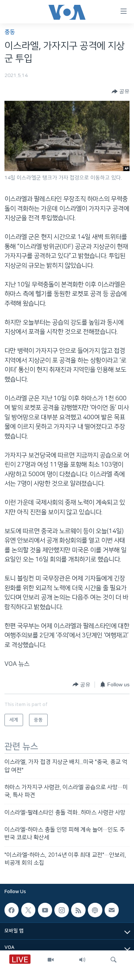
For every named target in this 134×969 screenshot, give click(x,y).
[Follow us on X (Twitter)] (28, 910)
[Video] (50, 959)
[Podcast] (95, 910)
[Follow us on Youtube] (45, 910)
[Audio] (82, 959)
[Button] (121, 91)
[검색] (113, 959)
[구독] (112, 910)
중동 (9, 32)
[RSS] (78, 910)
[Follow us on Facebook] (11, 910)
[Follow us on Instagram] (61, 910)
